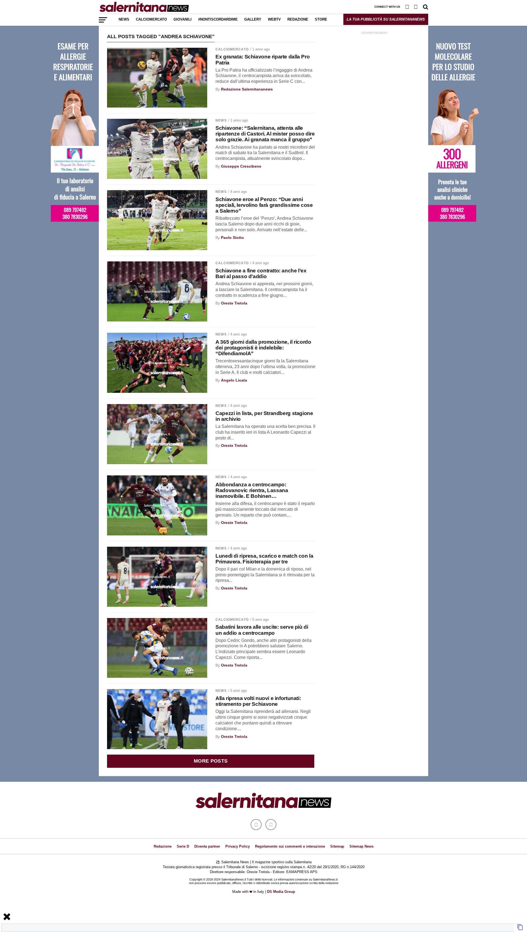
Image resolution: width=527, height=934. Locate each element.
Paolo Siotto (232, 237)
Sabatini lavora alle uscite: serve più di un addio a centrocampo (261, 630)
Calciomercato (151, 19)
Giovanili (182, 19)
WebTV (274, 19)
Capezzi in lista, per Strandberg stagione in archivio (264, 416)
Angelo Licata (234, 380)
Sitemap (337, 846)
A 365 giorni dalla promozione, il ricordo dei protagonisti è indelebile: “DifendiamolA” (263, 347)
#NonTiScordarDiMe (218, 19)
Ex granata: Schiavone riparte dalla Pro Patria (262, 59)
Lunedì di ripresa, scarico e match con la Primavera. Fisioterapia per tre (264, 559)
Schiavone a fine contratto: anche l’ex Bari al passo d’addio (260, 273)
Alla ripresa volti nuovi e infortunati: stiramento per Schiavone (258, 701)
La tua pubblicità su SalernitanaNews (386, 19)
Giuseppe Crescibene (241, 166)
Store (321, 19)
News (124, 19)
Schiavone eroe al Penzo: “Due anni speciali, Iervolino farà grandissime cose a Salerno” (264, 205)
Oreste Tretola (234, 303)
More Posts (211, 761)
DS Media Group (281, 892)
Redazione (297, 19)
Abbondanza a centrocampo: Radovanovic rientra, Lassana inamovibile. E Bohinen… (251, 490)
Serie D (183, 846)
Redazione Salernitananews (247, 89)
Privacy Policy (237, 846)
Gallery (252, 19)
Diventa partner (207, 846)
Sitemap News (361, 846)
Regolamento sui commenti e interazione (290, 846)
